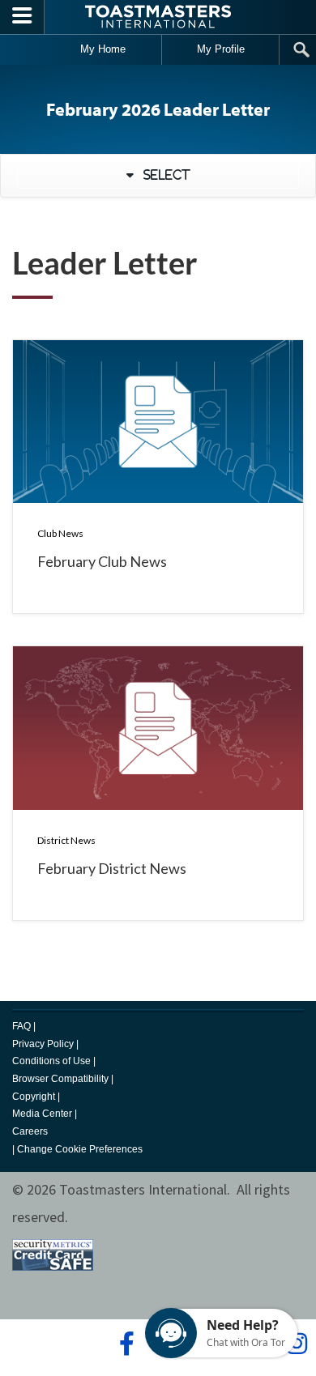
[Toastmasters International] (158, 16)
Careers (30, 1131)
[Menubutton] (22, 17)
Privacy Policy (43, 1044)
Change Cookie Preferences (80, 1149)
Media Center (42, 1113)
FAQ (21, 1026)
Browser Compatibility (60, 1078)
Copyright (33, 1096)
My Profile (221, 49)
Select (162, 175)
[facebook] (124, 1343)
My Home (103, 49)
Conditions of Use (51, 1061)
